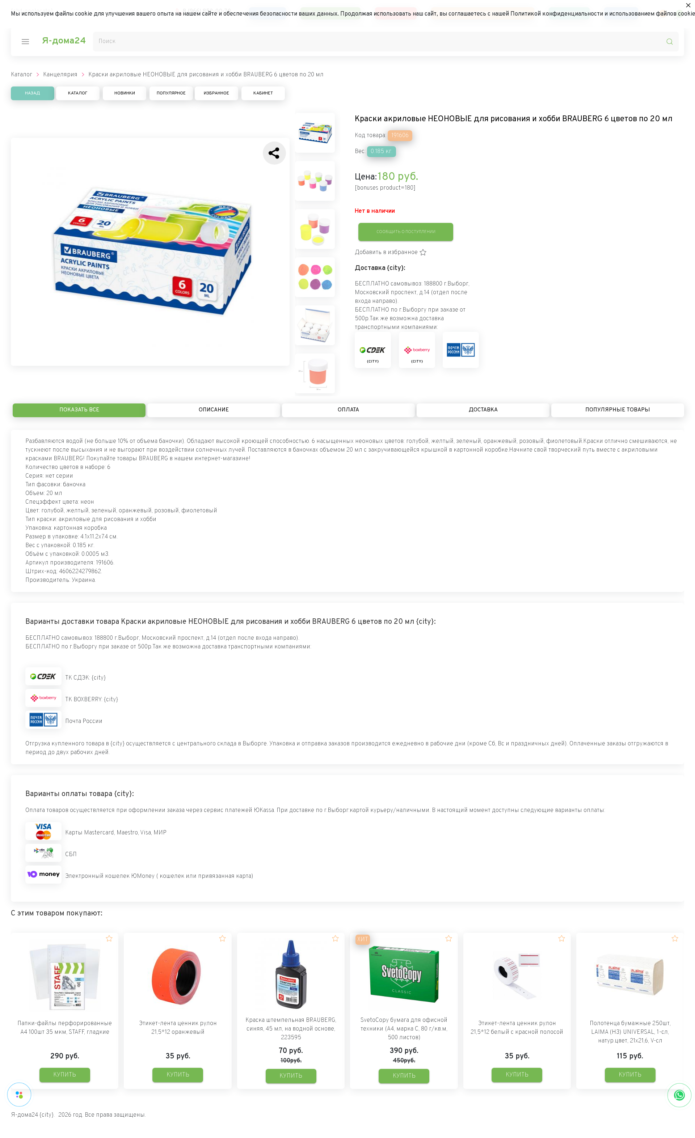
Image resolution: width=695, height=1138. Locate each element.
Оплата (348, 410)
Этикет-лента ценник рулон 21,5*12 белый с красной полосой (517, 1028)
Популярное (171, 93)
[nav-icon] (25, 41)
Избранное (216, 93)
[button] (391, 252)
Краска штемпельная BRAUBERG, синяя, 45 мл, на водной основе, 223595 (290, 1029)
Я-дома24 (64, 41)
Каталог (78, 93)
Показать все (79, 410)
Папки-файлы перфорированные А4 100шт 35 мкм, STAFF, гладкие (64, 1028)
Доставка (483, 410)
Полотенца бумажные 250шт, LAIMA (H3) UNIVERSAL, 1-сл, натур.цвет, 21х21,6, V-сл (630, 1032)
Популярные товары (617, 410)
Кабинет (263, 93)
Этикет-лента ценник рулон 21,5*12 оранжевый (178, 1028)
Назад (32, 93)
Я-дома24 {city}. (33, 1115)
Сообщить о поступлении (405, 231)
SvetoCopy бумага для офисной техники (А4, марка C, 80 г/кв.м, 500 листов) (404, 1029)
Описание (214, 410)
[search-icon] (669, 41)
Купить (64, 1075)
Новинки (124, 93)
